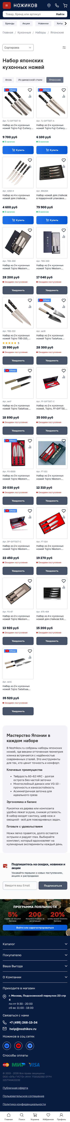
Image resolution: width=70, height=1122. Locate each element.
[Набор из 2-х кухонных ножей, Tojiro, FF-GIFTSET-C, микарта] (51, 383)
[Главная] (25, 5)
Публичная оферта (15, 1088)
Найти (60, 14)
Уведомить (18, 290)
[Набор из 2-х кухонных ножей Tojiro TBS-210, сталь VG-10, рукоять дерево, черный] (18, 312)
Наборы (40, 32)
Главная (8, 32)
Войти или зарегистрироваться (35, 927)
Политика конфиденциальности (24, 1104)
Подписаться (53, 885)
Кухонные (24, 32)
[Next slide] (66, 23)
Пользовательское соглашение (23, 1096)
